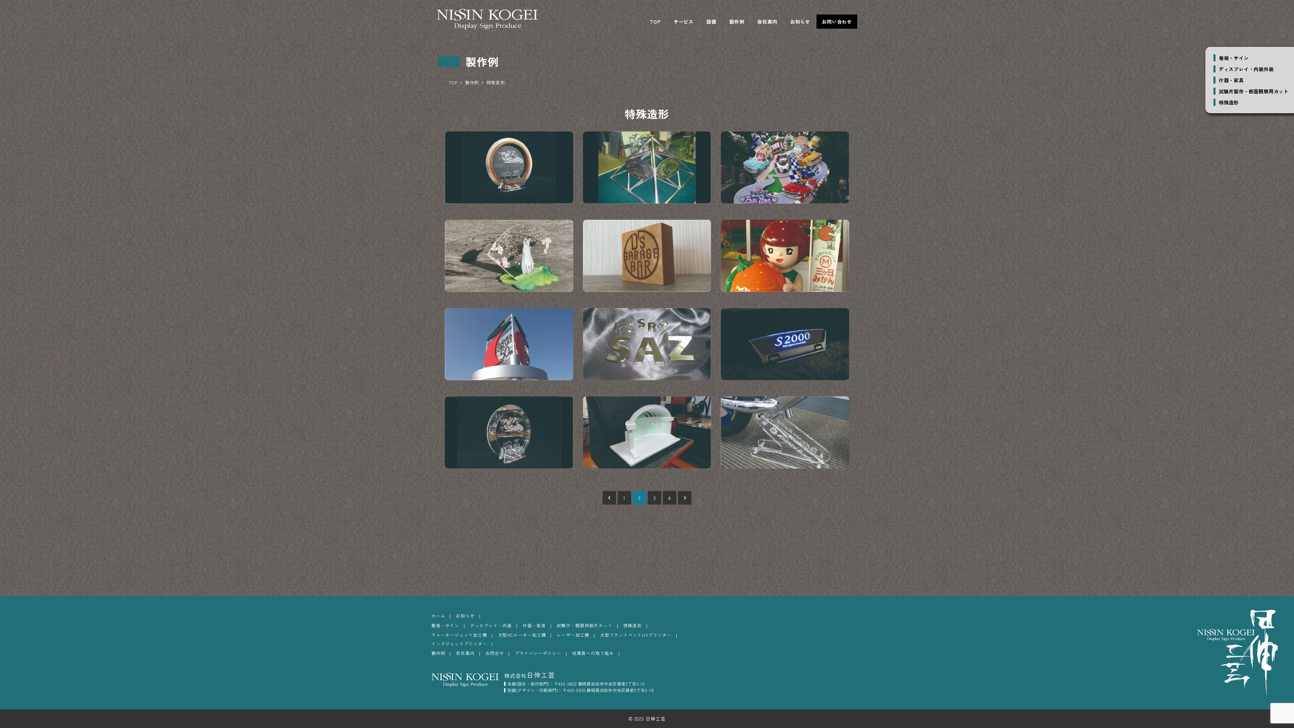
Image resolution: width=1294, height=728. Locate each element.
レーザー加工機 (573, 635)
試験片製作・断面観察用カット (1254, 91)
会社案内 (465, 653)
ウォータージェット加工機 (459, 635)
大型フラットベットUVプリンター (636, 635)
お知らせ (465, 615)
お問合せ (495, 653)
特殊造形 (1229, 102)
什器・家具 (1231, 80)
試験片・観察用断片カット (585, 625)
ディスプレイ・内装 (491, 625)
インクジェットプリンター (459, 643)
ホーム (438, 615)
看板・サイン (1234, 57)
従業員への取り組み (593, 653)
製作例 (438, 653)
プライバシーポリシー (538, 653)
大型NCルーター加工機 (522, 635)
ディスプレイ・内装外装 (1246, 68)
